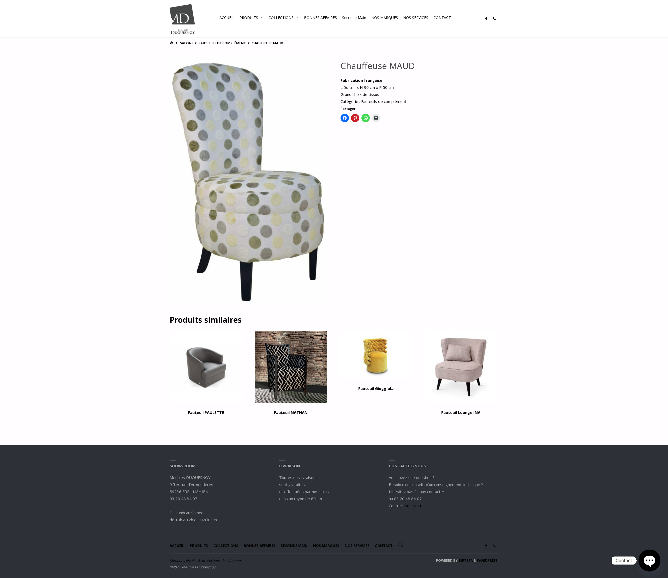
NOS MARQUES (384, 17)
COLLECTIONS (281, 17)
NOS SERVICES (415, 17)
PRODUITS (249, 17)
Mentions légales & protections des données (206, 560)
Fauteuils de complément (222, 43)
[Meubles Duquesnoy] (182, 18)
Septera (465, 560)
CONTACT (442, 17)
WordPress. (487, 560)
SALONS (186, 43)
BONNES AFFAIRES (320, 17)
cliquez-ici (412, 505)
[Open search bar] (459, 17)
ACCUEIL (226, 17)
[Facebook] (486, 19)
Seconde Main (354, 17)
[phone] (494, 19)
